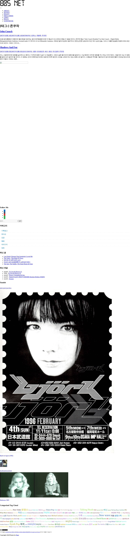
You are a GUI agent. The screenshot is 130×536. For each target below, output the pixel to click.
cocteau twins (3, 510)
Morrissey (107, 513)
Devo (76, 524)
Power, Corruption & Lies (17, 275)
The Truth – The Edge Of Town (13, 258)
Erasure (11, 279)
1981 (38, 515)
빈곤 (27, 518)
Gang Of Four (9, 510)
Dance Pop (50, 510)
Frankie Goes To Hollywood (19, 521)
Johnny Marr (4, 527)
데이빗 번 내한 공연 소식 (12, 260)
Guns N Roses (96, 515)
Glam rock (24, 512)
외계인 (81, 513)
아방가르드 (76, 510)
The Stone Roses (115, 510)
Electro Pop (75, 515)
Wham (10, 526)
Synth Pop (15, 524)
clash (26, 524)
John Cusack (6, 31)
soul (34, 518)
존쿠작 (44, 35)
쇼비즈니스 (112, 518)
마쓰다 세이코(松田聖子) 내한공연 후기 (17, 262)
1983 (83, 524)
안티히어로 (59, 527)
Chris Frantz (48, 521)
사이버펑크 (66, 515)
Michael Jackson (57, 516)
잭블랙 (39, 35)
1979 (51, 512)
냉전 (66, 512)
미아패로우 (40, 51)
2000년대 (32, 524)
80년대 (28, 35)
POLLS (6, 19)
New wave (104, 515)
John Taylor (119, 518)
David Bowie (52, 526)
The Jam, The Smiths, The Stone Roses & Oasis (18, 264)
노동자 (123, 524)
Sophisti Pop (43, 515)
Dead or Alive (33, 526)
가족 (80, 515)
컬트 (91, 524)
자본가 (55, 512)
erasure (109, 510)
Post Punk (6, 521)
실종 (4, 515)
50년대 (42, 527)
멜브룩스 (27, 526)
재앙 (23, 526)
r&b (107, 518)
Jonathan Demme (4, 524)
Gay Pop (87, 524)
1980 (95, 510)
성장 (11, 521)
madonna (63, 524)
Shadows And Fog (8, 47)
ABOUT (6, 10)
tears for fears (96, 512)
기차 (73, 518)
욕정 (20, 512)
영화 (2, 248)
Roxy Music (45, 524)
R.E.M (70, 515)
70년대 (46, 512)
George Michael (111, 521)
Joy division (50, 518)
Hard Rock (89, 515)
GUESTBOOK (8, 21)
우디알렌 (56, 51)
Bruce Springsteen (7, 518)
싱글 (2, 237)
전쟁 (32, 521)
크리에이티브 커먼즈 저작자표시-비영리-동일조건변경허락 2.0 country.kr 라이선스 (22, 532)
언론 (96, 524)
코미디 (25, 51)
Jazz (121, 512)
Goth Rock (121, 510)
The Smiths (63, 510)
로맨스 (33, 35)
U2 (64, 526)
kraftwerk (15, 512)
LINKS (6, 17)
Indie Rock (83, 521)
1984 (56, 510)
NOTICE (7, 12)
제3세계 (24, 515)
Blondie (30, 510)
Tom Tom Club (91, 521)
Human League (75, 521)
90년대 (29, 51)
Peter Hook (59, 518)
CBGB (39, 510)
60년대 (113, 513)
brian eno (35, 510)
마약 (73, 524)
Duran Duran (39, 521)
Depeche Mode (12, 516)
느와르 (79, 524)
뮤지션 (3, 234)
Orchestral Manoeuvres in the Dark (35, 512)
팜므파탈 (16, 518)
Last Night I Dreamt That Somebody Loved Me (18, 256)
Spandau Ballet (99, 510)
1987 (120, 524)
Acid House (69, 518)
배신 (46, 51)
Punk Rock (123, 521)
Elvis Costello (89, 518)
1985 (88, 512)
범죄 (50, 51)
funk (53, 521)
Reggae (44, 510)
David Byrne (101, 518)
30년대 (49, 515)
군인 (76, 518)
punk (20, 515)
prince (64, 518)
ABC (20, 526)
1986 (63, 512)
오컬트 (69, 512)
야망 (73, 512)
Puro (17, 535)
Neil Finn (85, 515)
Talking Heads (86, 509)
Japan (38, 526)
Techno (28, 521)
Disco (116, 524)
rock (46, 526)
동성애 (59, 513)
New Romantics (41, 518)
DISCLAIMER (8, 16)
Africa (85, 512)
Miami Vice (112, 524)
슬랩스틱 (118, 516)
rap (93, 524)
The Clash (29, 515)
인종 (91, 512)
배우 (24, 35)
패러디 (63, 521)
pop (12, 518)
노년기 (76, 512)
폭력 (22, 524)
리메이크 (118, 521)
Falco (55, 518)
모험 (107, 524)
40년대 (30, 518)
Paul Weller (105, 521)
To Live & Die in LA (15, 271)
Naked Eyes (124, 515)
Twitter (94, 518)
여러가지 (4, 244)
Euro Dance (51, 524)
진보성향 (82, 518)
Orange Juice (16, 526)
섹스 (102, 512)
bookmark (68, 524)
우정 (118, 513)
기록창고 (4, 231)
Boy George (98, 521)
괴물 (34, 51)
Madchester (10, 512)
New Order (17, 510)
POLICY (6, 14)
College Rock (57, 521)
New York (70, 510)
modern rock (22, 518)
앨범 (2, 241)
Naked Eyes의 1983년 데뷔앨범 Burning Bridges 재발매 (27, 277)
